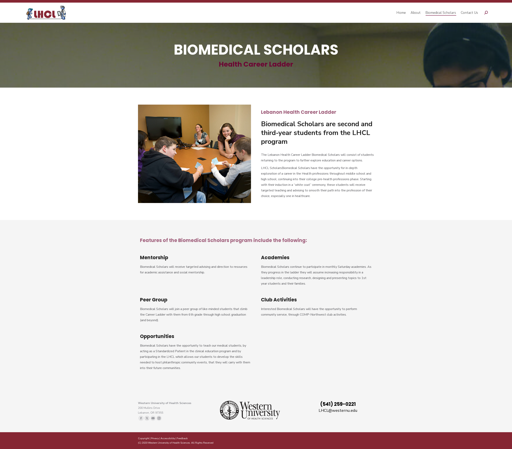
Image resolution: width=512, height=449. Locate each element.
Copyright (143, 438)
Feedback (182, 438)
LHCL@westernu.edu (338, 410)
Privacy (155, 438)
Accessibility (168, 438)
